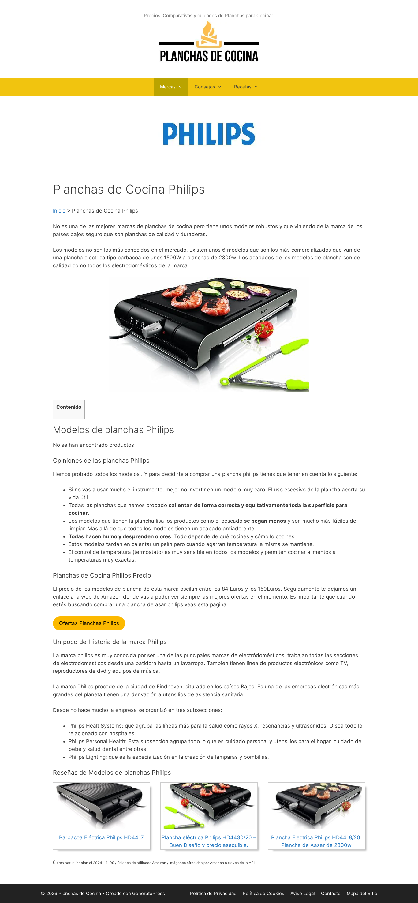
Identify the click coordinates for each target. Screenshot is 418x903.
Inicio (59, 211)
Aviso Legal (302, 893)
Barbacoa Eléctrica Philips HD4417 (101, 837)
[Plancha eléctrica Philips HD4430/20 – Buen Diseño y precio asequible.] (209, 824)
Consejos (205, 87)
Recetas (243, 87)
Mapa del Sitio (362, 893)
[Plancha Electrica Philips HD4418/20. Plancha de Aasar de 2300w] (316, 824)
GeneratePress (148, 893)
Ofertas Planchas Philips (89, 623)
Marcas (168, 87)
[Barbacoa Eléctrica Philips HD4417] (101, 824)
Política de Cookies (263, 893)
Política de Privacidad (213, 893)
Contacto (331, 893)
